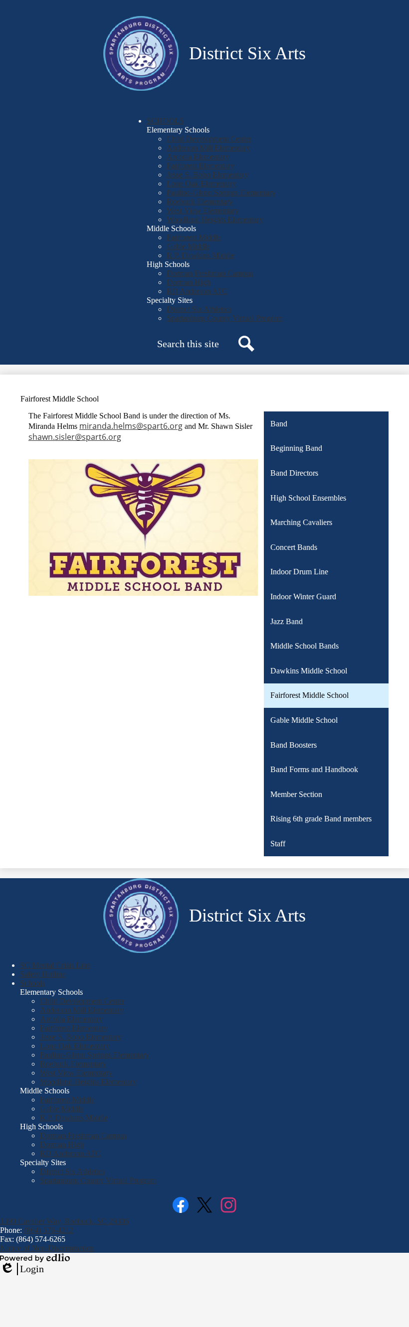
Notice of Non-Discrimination (47, 1248)
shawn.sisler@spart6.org (74, 436)
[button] (165, 121)
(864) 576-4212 (48, 1230)
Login (22, 1269)
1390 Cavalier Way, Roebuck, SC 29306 (64, 1221)
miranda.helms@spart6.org (131, 425)
